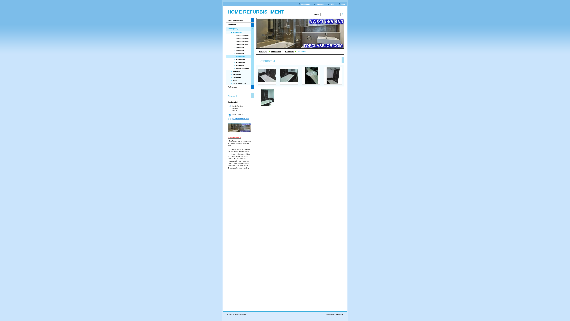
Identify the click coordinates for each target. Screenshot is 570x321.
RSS (332, 4)
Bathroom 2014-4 (242, 45)
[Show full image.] (267, 75)
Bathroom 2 (240, 51)
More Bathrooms (242, 68)
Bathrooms (289, 51)
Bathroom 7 (240, 65)
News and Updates (235, 20)
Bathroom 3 (240, 54)
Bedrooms (237, 74)
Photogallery (276, 51)
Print (343, 4)
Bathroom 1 (240, 48)
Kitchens (236, 71)
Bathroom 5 (240, 59)
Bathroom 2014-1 (242, 36)
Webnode (339, 314)
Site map (320, 4)
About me (232, 24)
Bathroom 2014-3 (242, 42)
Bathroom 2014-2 (242, 39)
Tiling (235, 80)
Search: (317, 14)
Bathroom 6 (240, 62)
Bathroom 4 (240, 57)
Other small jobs (239, 83)
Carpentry (237, 77)
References (232, 87)
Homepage (263, 51)
